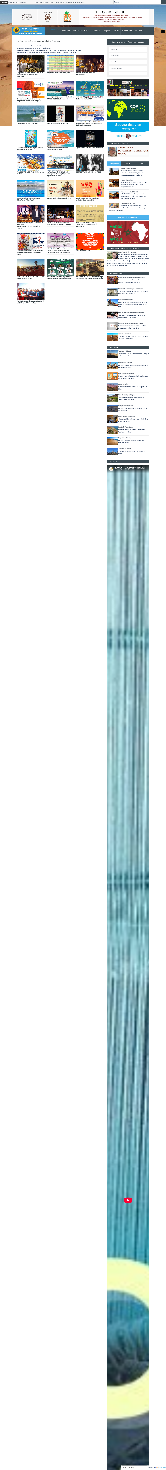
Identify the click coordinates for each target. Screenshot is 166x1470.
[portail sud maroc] (27, 30)
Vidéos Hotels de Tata (128, 203)
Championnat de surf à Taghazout (27, 123)
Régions (107, 31)
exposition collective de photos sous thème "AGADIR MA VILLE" (28, 199)
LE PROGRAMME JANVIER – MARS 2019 (89, 172)
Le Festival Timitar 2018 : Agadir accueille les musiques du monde (30, 148)
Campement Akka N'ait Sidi (129, 192)
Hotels (116, 31)
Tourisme (96, 31)
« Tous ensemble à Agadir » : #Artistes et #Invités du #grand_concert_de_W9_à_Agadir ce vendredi (30, 225)
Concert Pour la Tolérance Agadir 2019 (59, 198)
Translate (163, 1467)
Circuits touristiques (81, 31)
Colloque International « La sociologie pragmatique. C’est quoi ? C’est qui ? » (29, 100)
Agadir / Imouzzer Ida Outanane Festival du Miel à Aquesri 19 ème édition (30, 302)
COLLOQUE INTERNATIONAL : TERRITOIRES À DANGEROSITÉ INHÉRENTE (86, 224)
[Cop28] (128, 109)
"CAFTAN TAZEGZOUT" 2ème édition (58, 99)
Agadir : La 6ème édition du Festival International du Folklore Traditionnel (58, 251)
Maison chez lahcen (127, 180)
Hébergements (114, 164)
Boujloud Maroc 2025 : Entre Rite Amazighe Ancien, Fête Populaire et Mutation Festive (90, 277)
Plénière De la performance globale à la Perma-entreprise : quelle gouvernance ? (59, 277)
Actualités (66, 31)
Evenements (127, 31)
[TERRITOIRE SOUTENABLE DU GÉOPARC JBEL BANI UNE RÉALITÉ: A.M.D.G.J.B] (128, 88)
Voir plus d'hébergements (128, 217)
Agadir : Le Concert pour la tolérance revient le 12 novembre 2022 (87, 199)
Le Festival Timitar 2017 (84, 99)
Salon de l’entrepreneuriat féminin (57, 123)
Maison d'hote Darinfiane (128, 168)
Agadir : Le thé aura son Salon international (89, 147)
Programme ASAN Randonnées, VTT (58, 73)
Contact (138, 31)
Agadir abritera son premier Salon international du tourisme (57, 148)
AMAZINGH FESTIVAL (83, 250)
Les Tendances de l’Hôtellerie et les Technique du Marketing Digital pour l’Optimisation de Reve (58, 173)
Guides (142, 164)
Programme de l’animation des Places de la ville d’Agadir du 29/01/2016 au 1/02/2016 (30, 74)
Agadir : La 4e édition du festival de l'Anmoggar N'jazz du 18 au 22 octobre (59, 223)
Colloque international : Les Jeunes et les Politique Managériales (89, 124)
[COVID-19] (128, 131)
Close (52, 29)
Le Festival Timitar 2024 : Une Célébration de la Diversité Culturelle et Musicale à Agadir (30, 252)
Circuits (128, 164)
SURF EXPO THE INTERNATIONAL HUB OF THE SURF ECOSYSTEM (30, 277)
